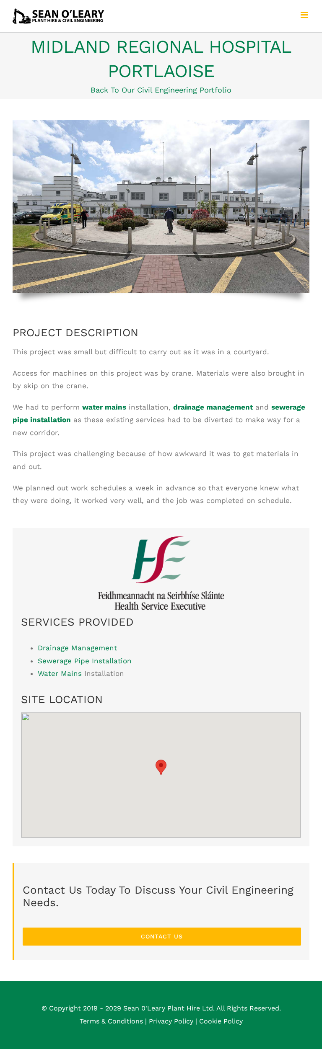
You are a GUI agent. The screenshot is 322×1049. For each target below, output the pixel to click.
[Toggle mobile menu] (305, 14)
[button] (161, 767)
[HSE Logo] (161, 540)
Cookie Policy (221, 1021)
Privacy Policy (171, 1021)
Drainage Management (77, 648)
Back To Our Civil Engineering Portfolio (161, 89)
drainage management (213, 407)
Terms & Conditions (111, 1021)
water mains (104, 407)
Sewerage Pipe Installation (85, 661)
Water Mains (60, 673)
